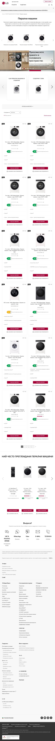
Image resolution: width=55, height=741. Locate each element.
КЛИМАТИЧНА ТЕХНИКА (24, 624)
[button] (14, 171)
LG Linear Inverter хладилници (25, 616)
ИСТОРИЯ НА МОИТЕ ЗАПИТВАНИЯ (26, 650)
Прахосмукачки (22, 620)
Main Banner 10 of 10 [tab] (33, 68)
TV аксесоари (5, 588)
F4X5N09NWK (40, 145)
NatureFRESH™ (22, 608)
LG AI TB (4, 703)
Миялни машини (22, 594)
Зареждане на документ (8, 685)
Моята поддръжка (23, 643)
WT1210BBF (13, 493)
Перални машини (22, 590)
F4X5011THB (39, 414)
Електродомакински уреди (25, 583)
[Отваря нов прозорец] (42, 718)
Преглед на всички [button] (47, 115)
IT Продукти (39, 583)
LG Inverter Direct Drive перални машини (27, 614)
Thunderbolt (38, 594)
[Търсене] (52, 5)
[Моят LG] (49, 5)
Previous (3, 60)
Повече (50, 558)
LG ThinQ (21, 618)
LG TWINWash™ (22, 610)
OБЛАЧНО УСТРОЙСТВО (41, 590)
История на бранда (23, 674)
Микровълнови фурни (23, 596)
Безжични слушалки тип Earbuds (9, 592)
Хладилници (21, 586)
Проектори (4, 594)
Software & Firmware (7, 656)
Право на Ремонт (5, 693)
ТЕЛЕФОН (5, 664)
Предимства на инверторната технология (25, 605)
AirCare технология (23, 637)
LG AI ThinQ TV (5, 600)
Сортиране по (7, 112)
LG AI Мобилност (6, 707)
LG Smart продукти (6, 604)
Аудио (3, 596)
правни (29, 726)
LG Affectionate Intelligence (8, 701)
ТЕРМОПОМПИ (22, 631)
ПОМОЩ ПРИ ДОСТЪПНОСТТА (39, 726)
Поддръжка (5, 643)
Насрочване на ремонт (7, 672)
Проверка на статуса (7, 666)
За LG (20, 655)
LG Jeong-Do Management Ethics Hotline (13, 737)
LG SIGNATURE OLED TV (24, 676)
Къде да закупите (14, 168)
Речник (3, 689)
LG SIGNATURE (22, 671)
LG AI (3, 699)
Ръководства (5, 654)
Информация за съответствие (8, 691)
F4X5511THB (39, 361)
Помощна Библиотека (7, 650)
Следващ (36, 446)
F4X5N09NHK (14, 199)
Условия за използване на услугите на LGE (19, 724)
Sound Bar (4, 590)
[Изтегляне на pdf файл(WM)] (9, 151)
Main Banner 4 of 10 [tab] (24, 68)
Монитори (38, 586)
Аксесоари (21, 600)
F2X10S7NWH (14, 359)
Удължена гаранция (7, 678)
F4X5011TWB (13, 414)
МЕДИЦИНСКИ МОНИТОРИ (42, 588)
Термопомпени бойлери (24, 633)
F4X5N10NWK (14, 145)
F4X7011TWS (13, 254)
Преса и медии (22, 666)
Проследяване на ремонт (8, 674)
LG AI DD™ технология (23, 612)
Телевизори (4, 586)
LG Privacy (4, 728)
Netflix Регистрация (6, 606)
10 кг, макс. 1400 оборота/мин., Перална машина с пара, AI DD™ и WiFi (14, 142)
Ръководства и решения (8, 658)
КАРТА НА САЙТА (5, 724)
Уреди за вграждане (23, 598)
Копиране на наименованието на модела (17, 145)
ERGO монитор (39, 596)
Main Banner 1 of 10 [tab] (19, 68)
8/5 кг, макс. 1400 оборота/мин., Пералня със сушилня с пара (14, 303)
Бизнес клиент (48, 1)
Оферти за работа (22, 662)
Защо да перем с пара (23, 602)
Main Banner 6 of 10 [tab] (27, 68)
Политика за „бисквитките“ (7, 726)
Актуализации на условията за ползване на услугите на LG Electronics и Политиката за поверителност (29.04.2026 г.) (24, 10)
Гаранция (5, 676)
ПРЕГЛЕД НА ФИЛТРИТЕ (27, 106)
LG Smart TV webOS (6, 602)
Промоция (21, 680)
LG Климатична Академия (24, 635)
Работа (20, 660)
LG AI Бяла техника (7, 705)
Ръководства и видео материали (9, 652)
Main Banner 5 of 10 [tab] (25, 68)
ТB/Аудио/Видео (6, 583)
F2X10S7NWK (39, 252)
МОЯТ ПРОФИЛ (22, 646)
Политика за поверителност (34, 724)
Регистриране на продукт (7, 646)
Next (52, 60)
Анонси (4, 683)
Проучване (5, 668)
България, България (8, 717)
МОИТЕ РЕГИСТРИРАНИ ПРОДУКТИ (26, 648)
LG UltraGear (38, 592)
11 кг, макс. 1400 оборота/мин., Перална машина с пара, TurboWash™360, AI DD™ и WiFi (15, 250)
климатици (21, 628)
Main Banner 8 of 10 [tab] (30, 68)
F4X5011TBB (39, 307)
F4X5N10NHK (39, 199)
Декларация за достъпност (8, 687)
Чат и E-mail (5, 662)
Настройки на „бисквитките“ (20, 726)
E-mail (3, 577)
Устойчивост (21, 664)
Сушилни (21, 592)
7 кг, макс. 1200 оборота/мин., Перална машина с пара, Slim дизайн (40, 249)
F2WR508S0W (27, 493)
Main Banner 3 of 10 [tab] (22, 68)
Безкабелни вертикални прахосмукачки (27, 622)
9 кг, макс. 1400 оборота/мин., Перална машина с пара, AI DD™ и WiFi (40, 142)
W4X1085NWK (14, 306)
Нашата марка (22, 658)
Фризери (21, 588)
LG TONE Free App (6, 598)
